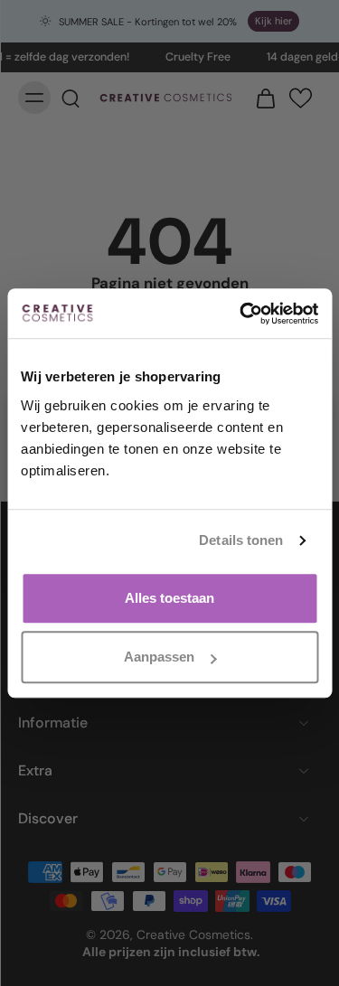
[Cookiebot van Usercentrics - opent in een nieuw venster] (241, 313)
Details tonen (241, 540)
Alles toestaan (169, 598)
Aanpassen (159, 656)
